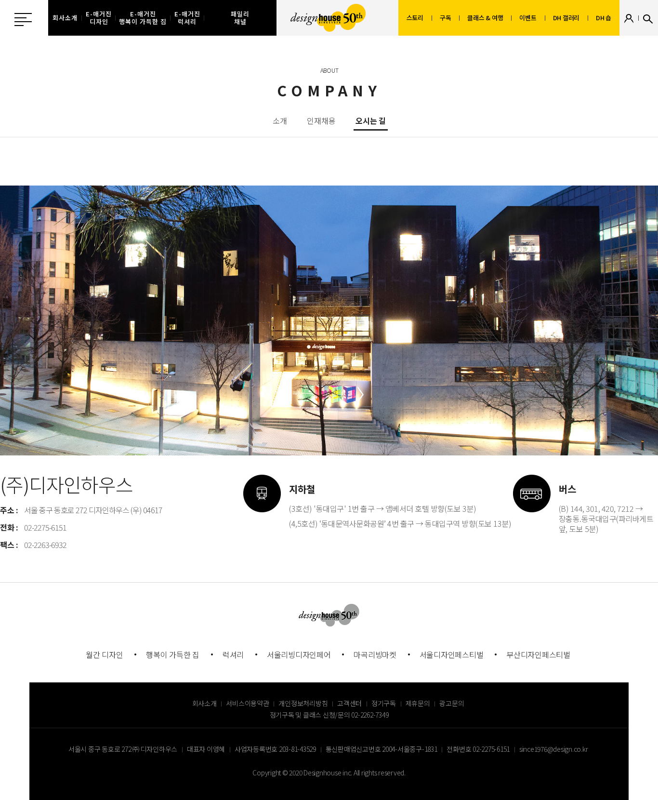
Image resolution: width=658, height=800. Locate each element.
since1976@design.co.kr (553, 749)
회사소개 (204, 703)
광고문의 (451, 703)
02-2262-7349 (369, 715)
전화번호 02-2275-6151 (478, 749)
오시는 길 (370, 121)
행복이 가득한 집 (172, 654)
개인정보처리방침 (303, 703)
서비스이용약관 (247, 703)
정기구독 (383, 703)
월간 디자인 (104, 654)
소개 (280, 121)
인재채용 (321, 121)
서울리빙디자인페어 (299, 654)
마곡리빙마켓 (375, 654)
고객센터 (349, 703)
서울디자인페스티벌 (452, 654)
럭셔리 (233, 654)
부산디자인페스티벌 (538, 654)
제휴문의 (418, 703)
